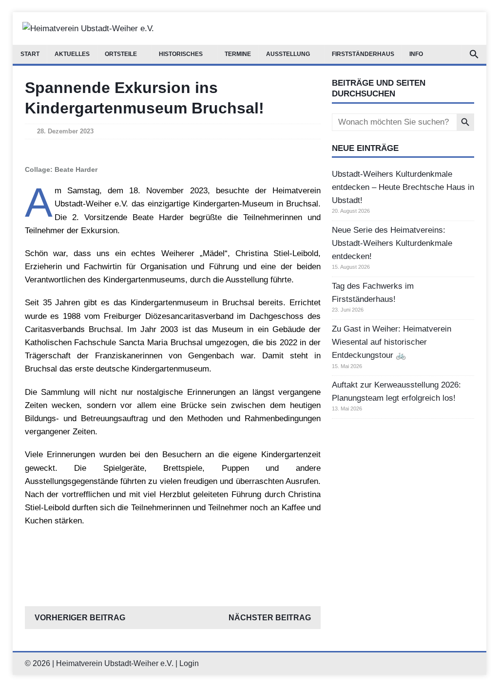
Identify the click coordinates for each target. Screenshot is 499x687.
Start (29, 54)
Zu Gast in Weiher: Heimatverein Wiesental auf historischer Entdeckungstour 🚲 (391, 342)
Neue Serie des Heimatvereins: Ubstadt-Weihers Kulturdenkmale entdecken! (392, 243)
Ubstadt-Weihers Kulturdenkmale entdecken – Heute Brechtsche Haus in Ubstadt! (403, 187)
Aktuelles (72, 54)
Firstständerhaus (363, 54)
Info (416, 54)
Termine (238, 54)
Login (189, 663)
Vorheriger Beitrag (80, 617)
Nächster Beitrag (270, 617)
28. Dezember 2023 (65, 131)
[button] (473, 54)
